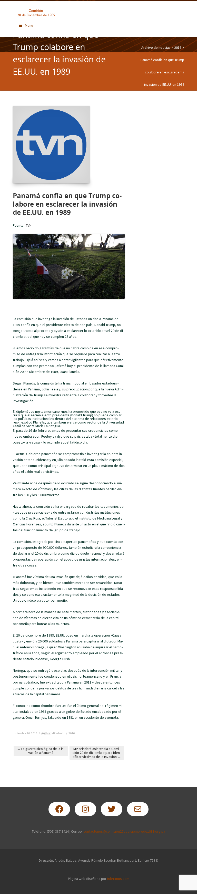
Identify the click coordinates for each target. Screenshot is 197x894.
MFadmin (58, 733)
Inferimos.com (118, 878)
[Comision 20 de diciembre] (36, 12)
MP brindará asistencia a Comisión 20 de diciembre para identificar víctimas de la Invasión (97, 752)
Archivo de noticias (156, 47)
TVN (29, 225)
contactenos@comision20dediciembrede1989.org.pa (124, 831)
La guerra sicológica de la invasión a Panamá (41, 750)
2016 (177, 47)
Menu (29, 25)
